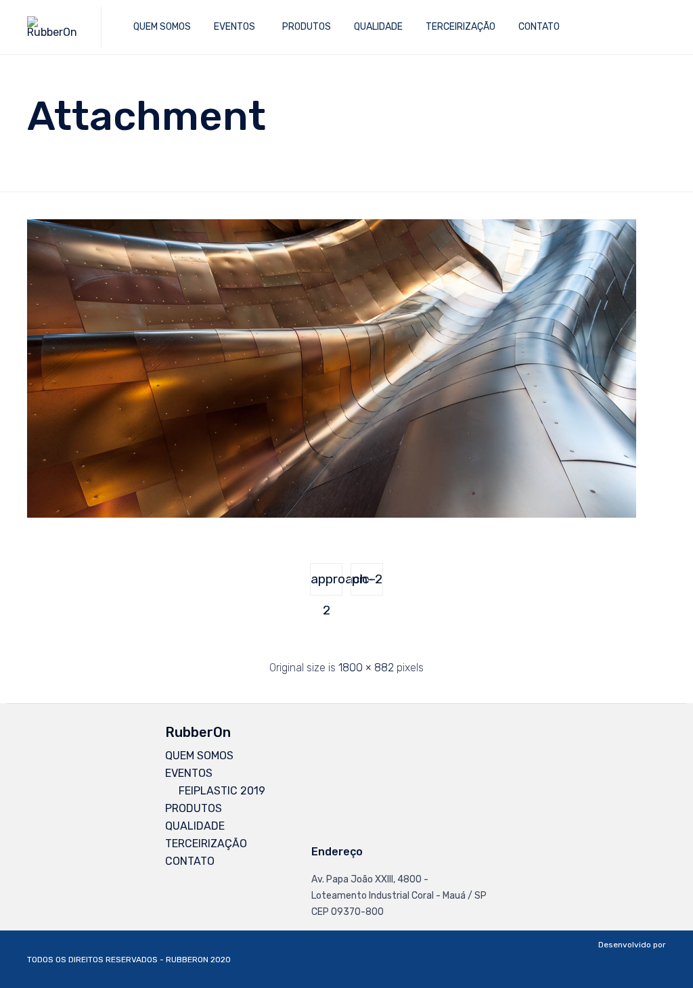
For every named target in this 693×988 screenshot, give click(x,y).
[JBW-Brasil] (632, 977)
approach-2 (326, 583)
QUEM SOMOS (162, 26)
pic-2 (367, 579)
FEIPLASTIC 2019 (222, 790)
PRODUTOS (306, 26)
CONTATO (539, 26)
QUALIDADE (378, 26)
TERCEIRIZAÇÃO (460, 26)
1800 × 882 (366, 667)
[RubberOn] (54, 27)
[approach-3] (331, 514)
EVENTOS (234, 26)
